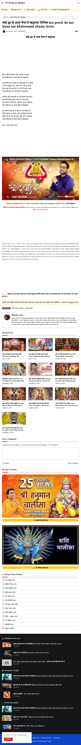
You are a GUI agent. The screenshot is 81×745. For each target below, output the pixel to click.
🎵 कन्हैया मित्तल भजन (9, 584)
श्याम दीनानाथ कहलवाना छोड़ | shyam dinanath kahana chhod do (40, 380)
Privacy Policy (46, 738)
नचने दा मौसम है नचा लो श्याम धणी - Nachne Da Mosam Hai (12, 355)
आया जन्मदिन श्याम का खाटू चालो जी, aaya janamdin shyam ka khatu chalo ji (39, 404)
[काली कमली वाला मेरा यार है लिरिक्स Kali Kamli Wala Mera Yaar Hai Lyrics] (7, 645)
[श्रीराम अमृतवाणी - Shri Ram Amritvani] (7, 695)
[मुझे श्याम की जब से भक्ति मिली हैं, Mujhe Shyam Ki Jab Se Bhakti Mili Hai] (7, 686)
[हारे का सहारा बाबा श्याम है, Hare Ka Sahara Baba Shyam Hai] (67, 344)
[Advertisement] (40, 57)
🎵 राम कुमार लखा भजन (10, 604)
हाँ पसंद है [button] (8, 739)
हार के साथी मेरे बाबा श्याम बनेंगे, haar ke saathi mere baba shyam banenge (12, 429)
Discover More (73, 463)
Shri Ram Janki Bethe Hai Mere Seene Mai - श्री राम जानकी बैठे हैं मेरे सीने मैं (39, 662)
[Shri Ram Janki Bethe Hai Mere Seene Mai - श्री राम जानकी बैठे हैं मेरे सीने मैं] (7, 662)
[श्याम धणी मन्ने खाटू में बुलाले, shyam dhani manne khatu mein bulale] (14, 393)
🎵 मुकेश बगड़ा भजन (9, 592)
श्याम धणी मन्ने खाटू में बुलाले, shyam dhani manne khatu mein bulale (13, 404)
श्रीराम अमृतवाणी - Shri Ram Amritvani (26, 694)
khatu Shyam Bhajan (17, 17)
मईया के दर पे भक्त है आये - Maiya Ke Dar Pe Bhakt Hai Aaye (33, 717)
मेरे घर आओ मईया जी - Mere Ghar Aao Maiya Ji (29, 726)
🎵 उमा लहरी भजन (8, 596)
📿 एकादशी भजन (7, 624)
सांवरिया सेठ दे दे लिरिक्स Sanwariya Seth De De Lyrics (31, 653)
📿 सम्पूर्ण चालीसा (7, 10)
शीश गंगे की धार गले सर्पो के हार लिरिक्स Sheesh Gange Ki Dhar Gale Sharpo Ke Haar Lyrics (43, 676)
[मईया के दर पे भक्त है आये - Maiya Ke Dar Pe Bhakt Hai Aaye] (7, 718)
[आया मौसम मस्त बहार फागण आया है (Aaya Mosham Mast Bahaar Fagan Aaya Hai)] (40, 344)
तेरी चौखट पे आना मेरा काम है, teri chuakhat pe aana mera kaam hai (13, 380)
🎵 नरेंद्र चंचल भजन (9, 608)
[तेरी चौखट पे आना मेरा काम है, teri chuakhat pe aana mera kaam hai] (14, 369)
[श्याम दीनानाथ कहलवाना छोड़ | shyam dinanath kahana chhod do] (40, 369)
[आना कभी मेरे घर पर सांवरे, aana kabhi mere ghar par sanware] (67, 393)
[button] (2, 3)
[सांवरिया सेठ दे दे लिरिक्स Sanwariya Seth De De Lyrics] (7, 654)
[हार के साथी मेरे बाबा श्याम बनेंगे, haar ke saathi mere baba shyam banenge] (14, 418)
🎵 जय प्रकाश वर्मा (8, 580)
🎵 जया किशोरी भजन (9, 600)
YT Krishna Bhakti (15, 3)
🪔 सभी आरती (20, 10)
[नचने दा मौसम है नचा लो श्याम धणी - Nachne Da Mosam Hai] (14, 344)
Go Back (6, 463)
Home (6, 17)
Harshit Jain (17, 315)
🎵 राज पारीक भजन (8, 620)
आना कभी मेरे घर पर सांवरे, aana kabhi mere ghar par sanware (66, 404)
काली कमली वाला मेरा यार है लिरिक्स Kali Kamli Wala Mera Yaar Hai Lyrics (37, 644)
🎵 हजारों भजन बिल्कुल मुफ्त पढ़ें (37, 10)
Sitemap (56, 738)
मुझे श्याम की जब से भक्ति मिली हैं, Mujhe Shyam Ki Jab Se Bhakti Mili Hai (37, 685)
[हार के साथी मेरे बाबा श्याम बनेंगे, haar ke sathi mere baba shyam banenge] (67, 369)
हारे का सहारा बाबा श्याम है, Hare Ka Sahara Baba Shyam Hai (65, 355)
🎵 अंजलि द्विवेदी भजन (9, 588)
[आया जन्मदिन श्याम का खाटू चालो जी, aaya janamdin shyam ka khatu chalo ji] (40, 393)
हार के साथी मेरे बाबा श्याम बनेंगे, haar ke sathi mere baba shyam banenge (65, 380)
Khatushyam (29, 308)
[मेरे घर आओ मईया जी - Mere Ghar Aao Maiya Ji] (7, 727)
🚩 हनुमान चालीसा (8, 628)
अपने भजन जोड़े (22, 735)
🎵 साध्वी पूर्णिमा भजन (9, 612)
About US (35, 738)
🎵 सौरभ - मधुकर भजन (9, 616)
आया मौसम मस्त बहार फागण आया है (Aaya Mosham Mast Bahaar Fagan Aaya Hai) (39, 355)
